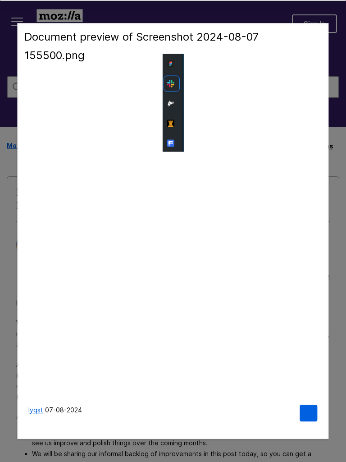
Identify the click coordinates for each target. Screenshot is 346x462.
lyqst (35, 410)
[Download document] (308, 413)
